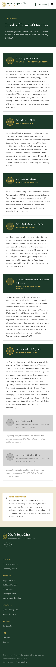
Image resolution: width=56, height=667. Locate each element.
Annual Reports (9, 614)
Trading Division (9, 594)
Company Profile (10, 568)
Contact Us (7, 626)
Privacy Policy (21, 662)
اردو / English (42, 4)
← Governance (11, 19)
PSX (5, 544)
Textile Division (9, 589)
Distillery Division (10, 585)
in (11, 544)
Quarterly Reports (10, 610)
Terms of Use (8, 662)
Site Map (6, 638)
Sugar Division (9, 580)
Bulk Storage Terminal (12, 598)
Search (6, 642)
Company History (10, 564)
